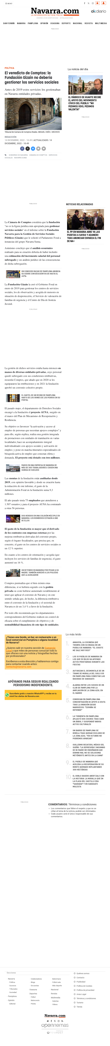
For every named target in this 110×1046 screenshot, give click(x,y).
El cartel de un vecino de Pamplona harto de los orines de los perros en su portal (40, 397)
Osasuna (54, 23)
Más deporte (57, 986)
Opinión (44, 23)
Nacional (77, 23)
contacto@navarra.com (18, 666)
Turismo (80, 1003)
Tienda (79, 1007)
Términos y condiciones (82, 804)
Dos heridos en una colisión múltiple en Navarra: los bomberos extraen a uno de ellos (40, 518)
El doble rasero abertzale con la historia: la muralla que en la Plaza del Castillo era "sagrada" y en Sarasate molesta (88, 781)
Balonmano (56, 979)
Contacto (80, 978)
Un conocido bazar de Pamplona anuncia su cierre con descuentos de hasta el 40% (40, 274)
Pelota (33, 1004)
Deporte (66, 23)
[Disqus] (76, 856)
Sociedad (12, 992)
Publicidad (81, 982)
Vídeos (55, 1004)
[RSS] (62, 1021)
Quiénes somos (83, 973)
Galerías (55, 1001)
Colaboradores (36, 979)
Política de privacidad (85, 990)
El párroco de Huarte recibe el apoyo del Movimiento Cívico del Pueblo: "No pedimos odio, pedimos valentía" (84, 103)
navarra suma (20, 158)
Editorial (12, 1004)
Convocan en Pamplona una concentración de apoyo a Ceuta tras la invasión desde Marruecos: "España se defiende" (89, 704)
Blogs (33, 982)
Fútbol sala (56, 982)
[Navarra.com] (55, 11)
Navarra (21, 23)
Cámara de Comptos (38, 155)
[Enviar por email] (38, 148)
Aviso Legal (81, 994)
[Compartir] (22, 148)
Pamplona (33, 23)
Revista (89, 23)
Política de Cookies (84, 986)
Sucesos (12, 986)
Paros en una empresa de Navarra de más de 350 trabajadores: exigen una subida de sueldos (39, 467)
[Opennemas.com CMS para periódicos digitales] (55, 1028)
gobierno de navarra (18, 155)
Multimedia (101, 23)
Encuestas (35, 986)
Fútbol (33, 997)
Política (12, 982)
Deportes (33, 994)
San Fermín (9, 23)
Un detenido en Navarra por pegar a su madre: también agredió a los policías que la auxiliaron (40, 572)
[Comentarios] (43, 148)
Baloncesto (35, 1000)
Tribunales (13, 989)
